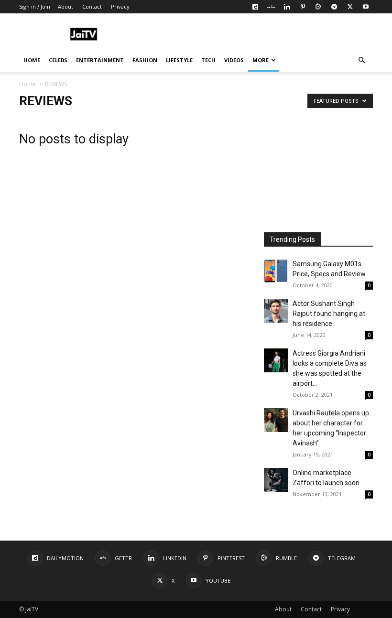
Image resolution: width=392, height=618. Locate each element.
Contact (92, 6)
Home (27, 84)
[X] (350, 6)
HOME (31, 60)
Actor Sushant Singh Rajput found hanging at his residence (329, 313)
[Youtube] (366, 6)
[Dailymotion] (255, 6)
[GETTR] (271, 6)
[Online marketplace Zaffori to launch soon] (276, 480)
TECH (208, 60)
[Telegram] (334, 6)
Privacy (120, 6)
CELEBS (58, 60)
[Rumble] (318, 6)
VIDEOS (234, 60)
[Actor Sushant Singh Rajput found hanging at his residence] (276, 311)
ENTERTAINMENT (100, 60)
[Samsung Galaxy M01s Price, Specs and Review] (276, 271)
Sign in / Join (34, 6)
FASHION (144, 60)
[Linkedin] (287, 6)
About (65, 6)
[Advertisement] (260, 34)
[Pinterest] (302, 6)
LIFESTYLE (179, 60)
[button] (361, 60)
